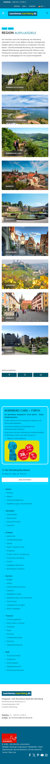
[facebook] (30, 755)
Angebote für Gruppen (15, 605)
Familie (9, 562)
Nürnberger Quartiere (15, 569)
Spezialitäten (11, 515)
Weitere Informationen (16, 439)
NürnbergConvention (15, 670)
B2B (23, 6)
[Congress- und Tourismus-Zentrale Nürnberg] (22, 13)
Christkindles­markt (14, 638)
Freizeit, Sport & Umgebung (17, 554)
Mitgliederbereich (13, 667)
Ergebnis (10, 591)
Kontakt (32, 6)
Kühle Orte (10, 536)
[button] (9, 375)
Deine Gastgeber (13, 609)
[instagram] (46, 755)
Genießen (9, 511)
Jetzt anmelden (25, 480)
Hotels (9, 583)
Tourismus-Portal (13, 656)
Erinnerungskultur (13, 620)
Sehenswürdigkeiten (14, 500)
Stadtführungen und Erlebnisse (19, 504)
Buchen (8, 576)
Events (9, 543)
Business (10, 641)
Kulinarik (10, 634)
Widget (9, 580)
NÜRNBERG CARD (13, 594)
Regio (8, 630)
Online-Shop (11, 601)
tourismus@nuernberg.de (21, 718)
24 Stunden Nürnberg (15, 558)
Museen (9, 493)
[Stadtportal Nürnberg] (25, 738)
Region (9, 497)
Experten (10, 525)
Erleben (9, 533)
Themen (9, 616)
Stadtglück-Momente (15, 565)
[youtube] (42, 755)
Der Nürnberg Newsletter (17, 470)
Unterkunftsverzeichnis (15, 587)
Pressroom (10, 659)
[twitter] (34, 755)
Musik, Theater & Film (15, 547)
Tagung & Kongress (14, 645)
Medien (17, 6)
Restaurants (11, 518)
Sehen (8, 489)
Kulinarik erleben (13, 522)
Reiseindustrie (12, 663)
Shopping (10, 551)
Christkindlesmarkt (14, 540)
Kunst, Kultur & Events (15, 623)
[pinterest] (38, 755)
